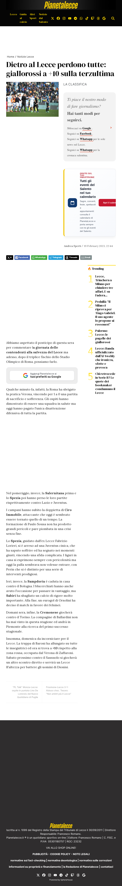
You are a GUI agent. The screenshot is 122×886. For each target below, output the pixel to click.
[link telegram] (75, 18)
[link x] (52, 18)
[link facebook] (58, 18)
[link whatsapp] (81, 18)
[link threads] (98, 18)
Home (10, 56)
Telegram (57, 257)
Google (87, 128)
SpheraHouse (67, 880)
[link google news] (104, 18)
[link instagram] (64, 18)
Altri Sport (33, 16)
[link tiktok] (87, 18)
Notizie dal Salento (43, 18)
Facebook (86, 133)
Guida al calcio (23, 18)
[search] (113, 18)
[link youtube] (70, 18)
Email (87, 257)
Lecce (13, 14)
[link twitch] (92, 18)
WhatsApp (40, 257)
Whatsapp (86, 139)
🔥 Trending (96, 269)
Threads (73, 257)
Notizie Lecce (25, 56)
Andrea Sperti (72, 246)
